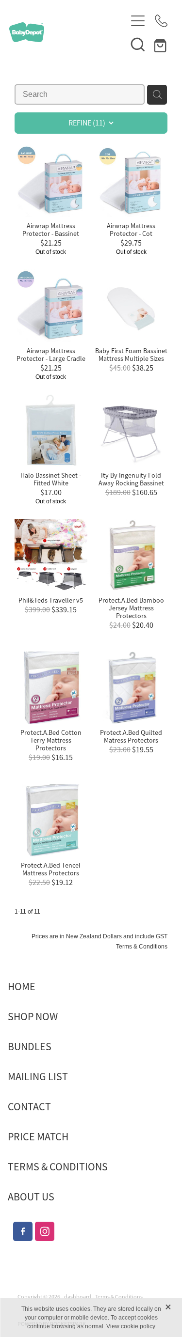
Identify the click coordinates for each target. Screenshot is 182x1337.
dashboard (77, 1297)
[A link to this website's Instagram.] (44, 1231)
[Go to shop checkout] (161, 44)
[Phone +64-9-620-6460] (161, 20)
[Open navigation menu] (137, 20)
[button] (137, 44)
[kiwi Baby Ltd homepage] (68, 32)
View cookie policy (130, 1326)
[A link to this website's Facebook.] (23, 1231)
